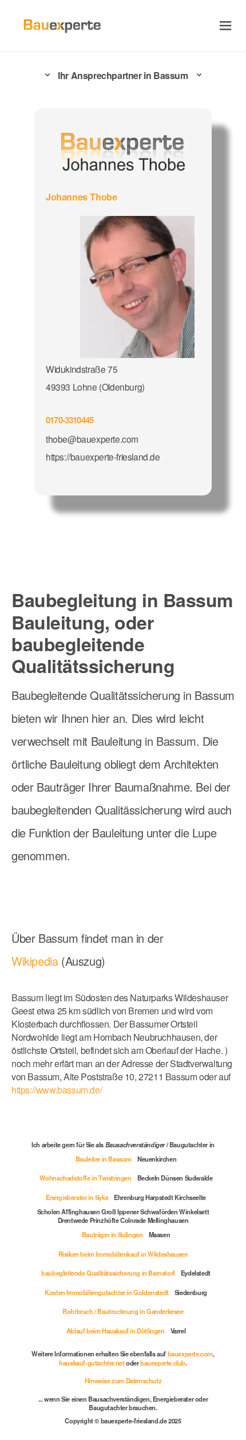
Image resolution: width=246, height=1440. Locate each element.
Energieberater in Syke (77, 1197)
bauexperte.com (190, 1353)
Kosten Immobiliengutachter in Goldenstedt (107, 1292)
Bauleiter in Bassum (104, 1158)
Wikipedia (36, 961)
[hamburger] (225, 25)
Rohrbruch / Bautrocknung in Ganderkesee (122, 1311)
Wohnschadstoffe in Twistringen (85, 1177)
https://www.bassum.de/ (56, 1089)
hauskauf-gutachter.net (91, 1362)
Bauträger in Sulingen (112, 1234)
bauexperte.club (162, 1362)
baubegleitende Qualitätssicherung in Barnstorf (108, 1272)
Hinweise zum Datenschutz (123, 1380)
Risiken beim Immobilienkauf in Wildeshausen (123, 1253)
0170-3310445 (69, 420)
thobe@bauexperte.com (92, 438)
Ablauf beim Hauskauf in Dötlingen (115, 1330)
